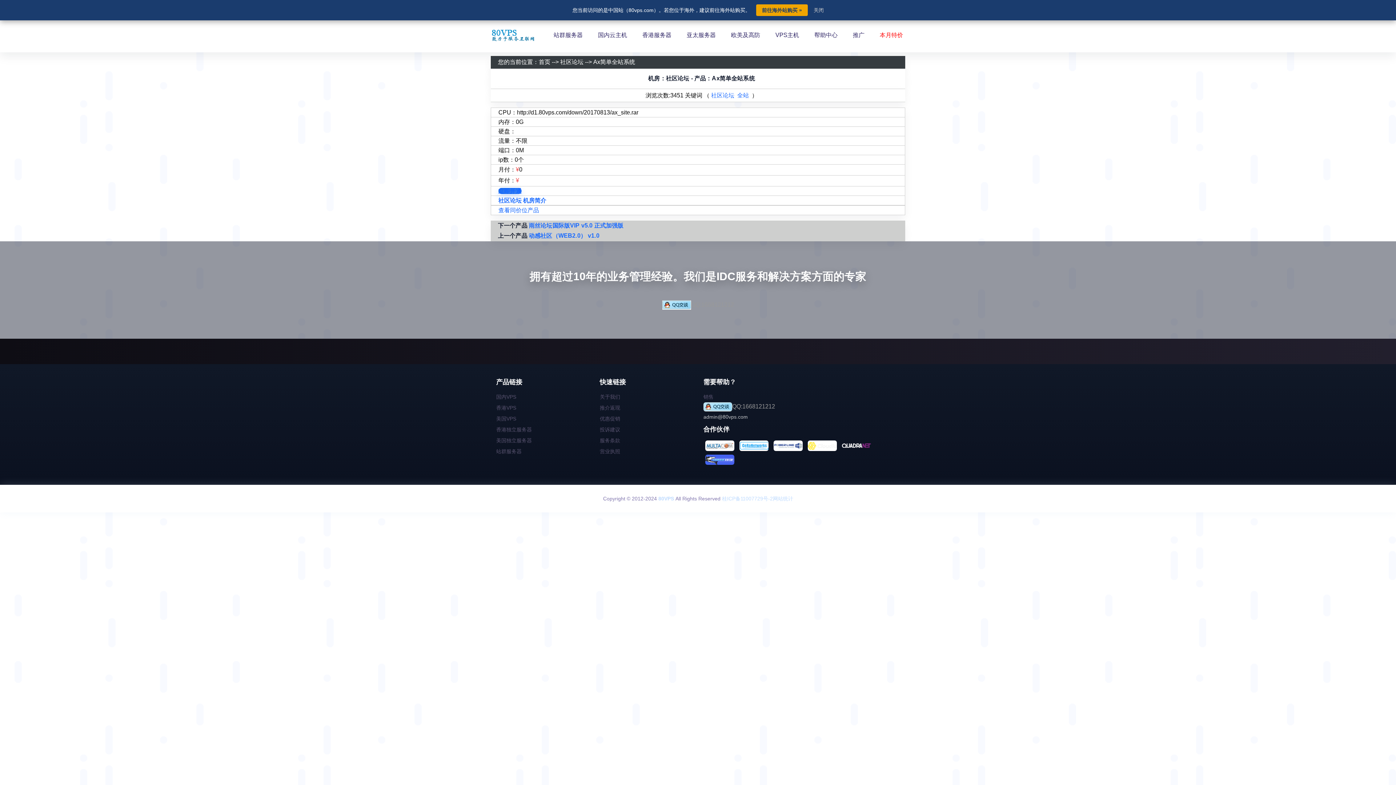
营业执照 (610, 451)
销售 (708, 397)
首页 (544, 62)
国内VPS (506, 397)
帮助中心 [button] (826, 35)
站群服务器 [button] (568, 35)
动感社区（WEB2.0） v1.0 (564, 236)
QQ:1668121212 (712, 305)
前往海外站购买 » (782, 10)
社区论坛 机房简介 (522, 200)
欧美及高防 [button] (745, 35)
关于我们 (610, 397)
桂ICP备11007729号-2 (747, 499)
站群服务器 (509, 451)
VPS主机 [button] (787, 35)
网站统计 (783, 499)
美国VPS (506, 419)
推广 (859, 35)
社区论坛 (571, 62)
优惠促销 (610, 419)
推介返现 (610, 408)
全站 (743, 95)
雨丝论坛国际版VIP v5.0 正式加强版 (576, 225)
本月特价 (891, 35)
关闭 (819, 10)
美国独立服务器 (514, 440)
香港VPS (506, 408)
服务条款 (610, 440)
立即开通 (510, 191)
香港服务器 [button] (656, 35)
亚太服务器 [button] (701, 35)
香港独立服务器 (514, 429)
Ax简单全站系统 (614, 62)
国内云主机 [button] (612, 35)
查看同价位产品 (518, 210)
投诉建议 (610, 429)
